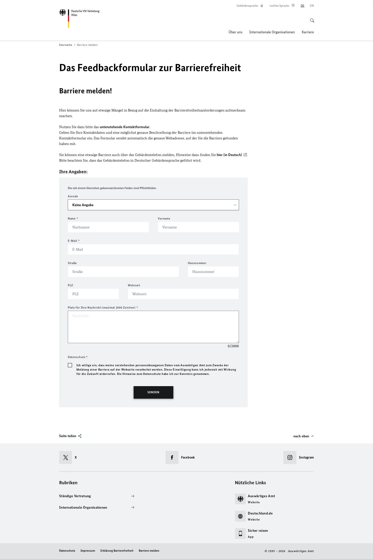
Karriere (308, 32)
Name (73, 218)
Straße (72, 263)
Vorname (164, 218)
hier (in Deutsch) (229, 155)
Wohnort (134, 285)
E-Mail (74, 241)
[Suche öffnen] (311, 18)
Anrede (73, 196)
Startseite (65, 44)
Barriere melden (149, 551)
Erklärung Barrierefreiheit (116, 551)
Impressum (88, 551)
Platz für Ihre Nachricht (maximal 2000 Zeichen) (103, 307)
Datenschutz (67, 551)
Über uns (235, 32)
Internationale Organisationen (272, 32)
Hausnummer (197, 263)
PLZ (70, 285)
